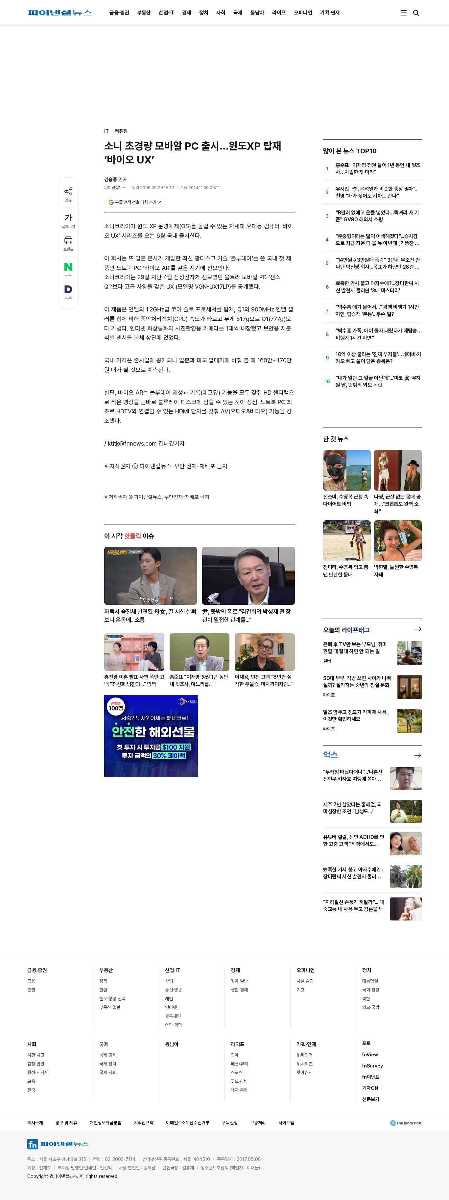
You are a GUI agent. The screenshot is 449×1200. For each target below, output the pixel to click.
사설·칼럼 (305, 981)
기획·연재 (330, 13)
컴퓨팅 (121, 131)
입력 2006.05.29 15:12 (153, 187)
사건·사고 (35, 1055)
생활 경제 (239, 989)
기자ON (370, 1088)
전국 (31, 1090)
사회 (220, 13)
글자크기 (68, 226)
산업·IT (166, 13)
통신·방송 (173, 989)
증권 (31, 989)
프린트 (68, 249)
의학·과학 (173, 1025)
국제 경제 (107, 1055)
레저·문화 (239, 1090)
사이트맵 (286, 1122)
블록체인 (173, 1016)
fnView (370, 1055)
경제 (186, 13)
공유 (68, 200)
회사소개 (35, 1122)
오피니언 (303, 13)
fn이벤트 (371, 1077)
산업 (169, 981)
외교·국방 (370, 1007)
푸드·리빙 (239, 1081)
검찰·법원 (35, 1063)
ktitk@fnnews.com (132, 443)
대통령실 (370, 981)
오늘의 (346, 630)
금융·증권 (119, 13)
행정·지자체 (37, 1072)
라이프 (279, 13)
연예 (235, 1055)
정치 (203, 13)
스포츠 (237, 1072)
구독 (68, 275)
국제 (238, 13)
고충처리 (258, 1122)
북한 (366, 998)
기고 (300, 989)
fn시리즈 (304, 1063)
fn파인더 (304, 1055)
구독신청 (230, 1122)
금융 (31, 981)
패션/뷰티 (239, 1063)
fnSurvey (372, 1066)
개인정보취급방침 (105, 1122)
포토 (366, 1043)
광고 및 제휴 (66, 1122)
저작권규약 (144, 1122)
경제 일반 (239, 981)
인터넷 (171, 1007)
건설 (103, 989)
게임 (169, 998)
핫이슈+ (303, 1072)
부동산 (144, 13)
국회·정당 (370, 989)
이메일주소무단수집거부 (187, 1122)
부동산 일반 (109, 1007)
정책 (103, 981)
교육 (31, 1081)
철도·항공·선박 (112, 998)
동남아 (257, 13)
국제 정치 (107, 1063)
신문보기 (370, 1099)
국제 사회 (107, 1072)
